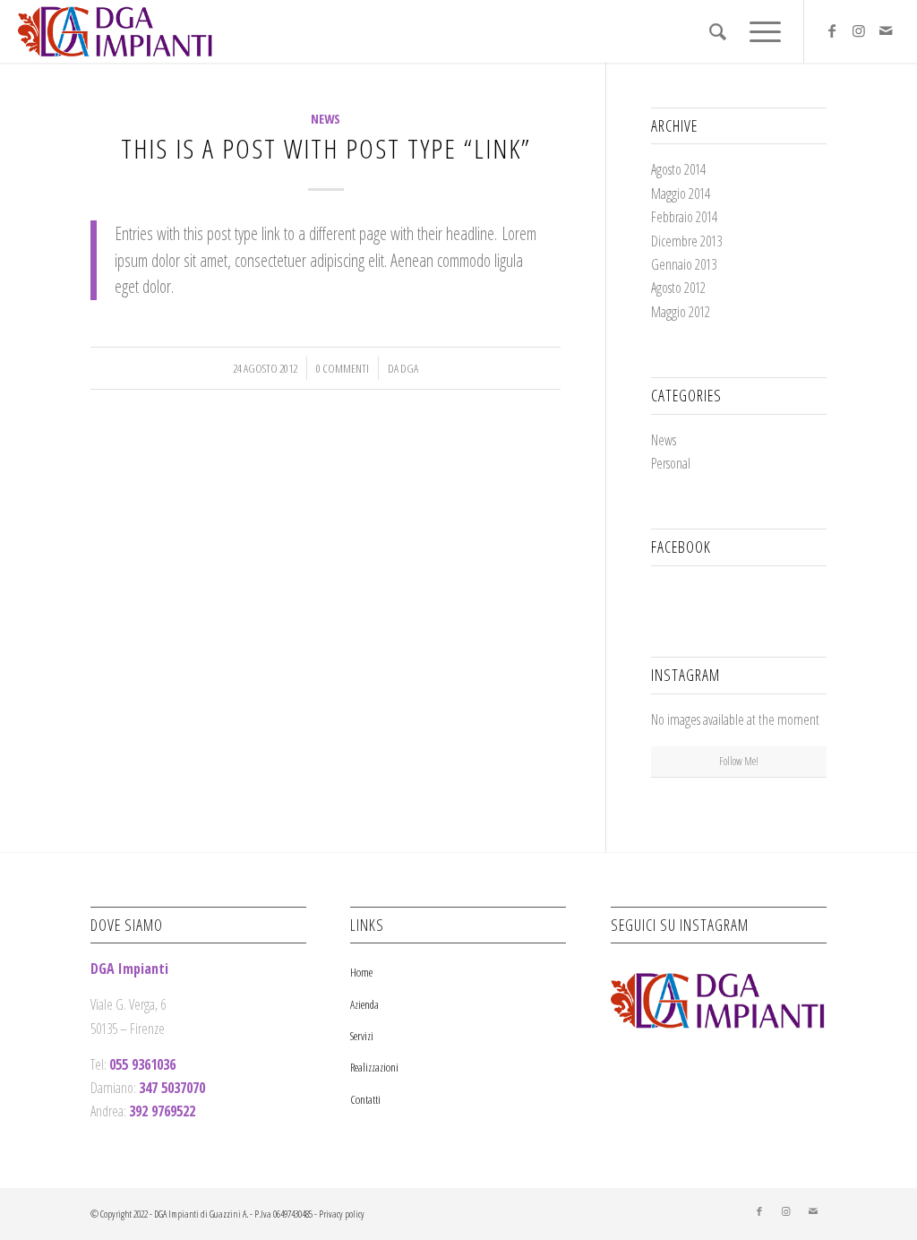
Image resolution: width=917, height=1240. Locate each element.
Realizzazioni (374, 1067)
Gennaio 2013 (683, 264)
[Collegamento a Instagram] (858, 30)
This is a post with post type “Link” (326, 148)
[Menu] (759, 31)
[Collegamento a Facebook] (831, 30)
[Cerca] (718, 31)
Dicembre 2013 (686, 241)
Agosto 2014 (678, 169)
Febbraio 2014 (684, 217)
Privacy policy (341, 1213)
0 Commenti (342, 368)
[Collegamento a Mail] (885, 30)
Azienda (364, 1004)
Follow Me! (738, 761)
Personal (670, 463)
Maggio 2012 (680, 312)
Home (361, 972)
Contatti (365, 1099)
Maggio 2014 (680, 193)
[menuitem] (718, 31)
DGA (409, 368)
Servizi (361, 1036)
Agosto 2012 (678, 287)
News (325, 118)
